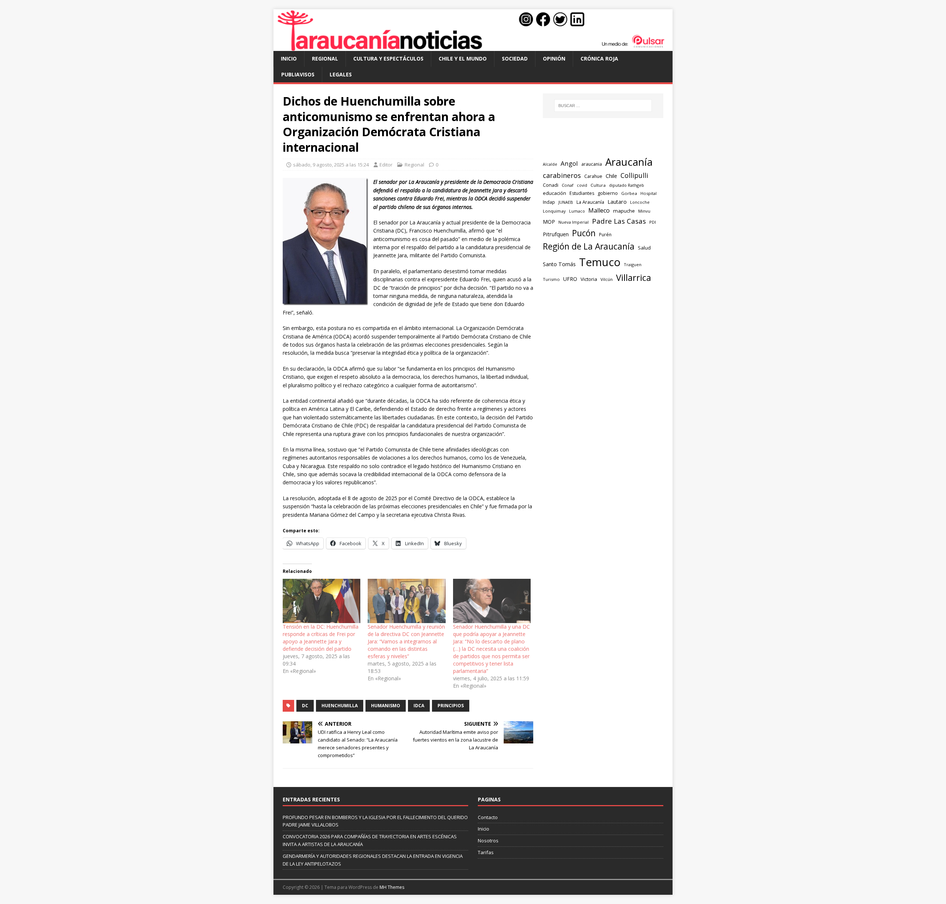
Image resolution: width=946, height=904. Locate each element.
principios (451, 705)
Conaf (568, 185)
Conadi (550, 185)
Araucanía (629, 162)
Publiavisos (297, 74)
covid (582, 185)
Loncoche (640, 202)
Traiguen (633, 264)
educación (554, 193)
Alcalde (550, 164)
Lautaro (617, 201)
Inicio (289, 58)
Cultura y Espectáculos (388, 58)
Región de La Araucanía (588, 246)
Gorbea (629, 193)
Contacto (488, 817)
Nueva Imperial (573, 222)
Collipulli (634, 175)
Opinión (554, 58)
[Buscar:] (603, 105)
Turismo (551, 279)
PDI (652, 222)
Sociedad (515, 58)
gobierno (608, 193)
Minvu (644, 211)
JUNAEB (565, 202)
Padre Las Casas (619, 221)
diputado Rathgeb (626, 185)
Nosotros (488, 840)
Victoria (589, 279)
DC (305, 705)
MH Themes (392, 887)
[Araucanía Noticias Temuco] (473, 46)
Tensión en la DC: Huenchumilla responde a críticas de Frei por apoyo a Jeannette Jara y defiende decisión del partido (320, 637)
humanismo (385, 705)
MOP (549, 221)
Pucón (584, 233)
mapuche (624, 210)
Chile (611, 175)
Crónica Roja (599, 58)
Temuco (599, 262)
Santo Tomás (559, 264)
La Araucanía (590, 202)
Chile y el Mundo (463, 58)
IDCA (419, 705)
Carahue (593, 176)
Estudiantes (581, 193)
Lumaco (577, 211)
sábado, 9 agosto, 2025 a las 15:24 (331, 164)
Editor (386, 164)
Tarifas (486, 852)
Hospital (648, 193)
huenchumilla (339, 705)
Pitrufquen (556, 234)
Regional (325, 58)
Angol (569, 163)
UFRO (570, 278)
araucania (591, 164)
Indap (549, 202)
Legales (341, 74)
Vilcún (606, 279)
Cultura (598, 185)
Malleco (599, 210)
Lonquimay (554, 211)
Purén (605, 234)
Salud (644, 247)
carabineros (562, 175)
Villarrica (633, 277)
